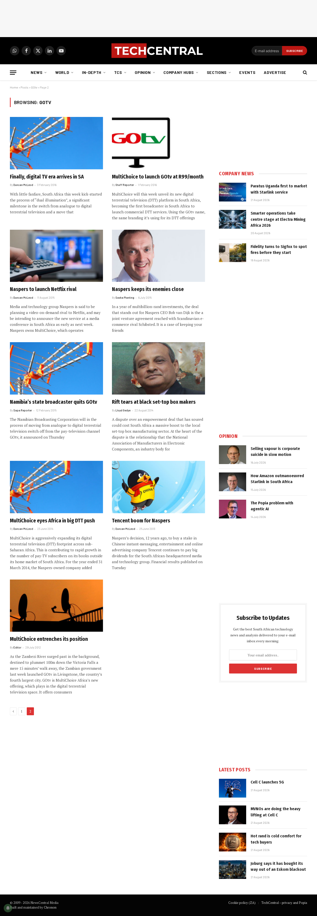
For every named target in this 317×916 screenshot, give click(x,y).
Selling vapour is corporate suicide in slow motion (275, 451)
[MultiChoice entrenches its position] (56, 606)
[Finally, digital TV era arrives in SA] (56, 143)
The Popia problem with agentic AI (272, 506)
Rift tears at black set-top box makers (154, 402)
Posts (24, 87)
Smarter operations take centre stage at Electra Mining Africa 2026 (278, 219)
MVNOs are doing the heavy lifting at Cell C (275, 811)
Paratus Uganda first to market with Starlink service (279, 189)
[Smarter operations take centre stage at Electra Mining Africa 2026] (232, 219)
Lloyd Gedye (123, 410)
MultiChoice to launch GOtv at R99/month (158, 177)
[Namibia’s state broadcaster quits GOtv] (56, 368)
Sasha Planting (124, 297)
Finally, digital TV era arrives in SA (47, 177)
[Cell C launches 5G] (232, 788)
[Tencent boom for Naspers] (158, 487)
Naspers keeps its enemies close (148, 289)
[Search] (304, 72)
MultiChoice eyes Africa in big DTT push (52, 520)
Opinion (143, 72)
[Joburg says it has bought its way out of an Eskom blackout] (232, 869)
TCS (118, 72)
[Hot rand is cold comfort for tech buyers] (232, 842)
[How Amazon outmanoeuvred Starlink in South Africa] (232, 481)
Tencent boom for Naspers (141, 520)
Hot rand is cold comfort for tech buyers (276, 839)
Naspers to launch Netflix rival (43, 289)
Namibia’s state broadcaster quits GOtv (53, 402)
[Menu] (13, 72)
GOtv (34, 87)
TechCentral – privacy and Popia (284, 902)
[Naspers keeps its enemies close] (158, 256)
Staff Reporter (124, 184)
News (37, 72)
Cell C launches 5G (267, 782)
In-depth (91, 72)
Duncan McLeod (23, 184)
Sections (217, 72)
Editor (17, 647)
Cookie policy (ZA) (242, 902)
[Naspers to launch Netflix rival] (56, 256)
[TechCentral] (158, 50)
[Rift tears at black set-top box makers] (158, 368)
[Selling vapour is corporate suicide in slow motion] (232, 454)
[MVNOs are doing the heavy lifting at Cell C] (232, 814)
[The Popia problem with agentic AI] (232, 509)
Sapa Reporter (22, 410)
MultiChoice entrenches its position (49, 639)
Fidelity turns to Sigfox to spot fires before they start (279, 249)
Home (14, 87)
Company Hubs (178, 72)
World (62, 72)
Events (247, 72)
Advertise (275, 72)
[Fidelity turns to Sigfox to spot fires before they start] (232, 252)
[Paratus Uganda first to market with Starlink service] (232, 192)
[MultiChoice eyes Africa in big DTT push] (56, 487)
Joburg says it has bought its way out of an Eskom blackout (278, 866)
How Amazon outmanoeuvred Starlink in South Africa (277, 478)
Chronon (50, 907)
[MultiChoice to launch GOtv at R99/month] (158, 143)
